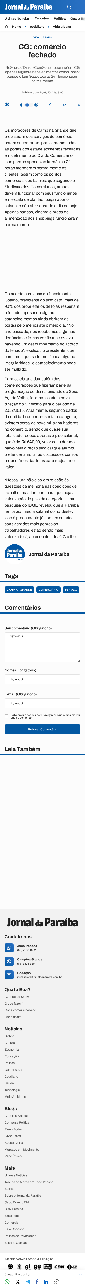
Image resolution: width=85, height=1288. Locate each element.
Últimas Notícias (17, 18)
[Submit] (69, 7)
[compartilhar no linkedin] (46, 1282)
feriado (71, 589)
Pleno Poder (13, 1129)
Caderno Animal (16, 1116)
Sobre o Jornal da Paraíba (23, 1195)
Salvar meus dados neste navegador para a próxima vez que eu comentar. (45, 716)
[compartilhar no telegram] (28, 1282)
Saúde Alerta (14, 1142)
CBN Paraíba (14, 1209)
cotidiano (37, 26)
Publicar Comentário (42, 729)
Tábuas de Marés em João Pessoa (29, 1182)
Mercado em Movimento (22, 1149)
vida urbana (62, 26)
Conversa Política (17, 1122)
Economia (12, 1049)
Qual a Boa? (13, 1069)
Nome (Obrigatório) (20, 670)
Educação (12, 1056)
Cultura (10, 1043)
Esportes (42, 18)
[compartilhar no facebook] (37, 1282)
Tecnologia (12, 1090)
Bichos (9, 1036)
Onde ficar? (13, 1017)
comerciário (48, 589)
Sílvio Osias (13, 1136)
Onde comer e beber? (20, 1010)
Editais (9, 1189)
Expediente (13, 1215)
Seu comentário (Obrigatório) (28, 628)
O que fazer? (14, 1003)
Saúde (9, 1083)
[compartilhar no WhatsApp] (7, 1282)
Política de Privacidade (20, 1236)
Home (16, 26)
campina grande (19, 589)
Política (60, 18)
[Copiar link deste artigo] (56, 1282)
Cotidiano (11, 1076)
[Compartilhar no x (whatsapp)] (17, 1282)
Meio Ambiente (15, 1096)
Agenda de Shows (17, 996)
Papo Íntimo (13, 1156)
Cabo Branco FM (17, 1202)
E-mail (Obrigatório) (21, 694)
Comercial (12, 1222)
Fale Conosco (14, 1229)
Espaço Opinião (16, 1242)
